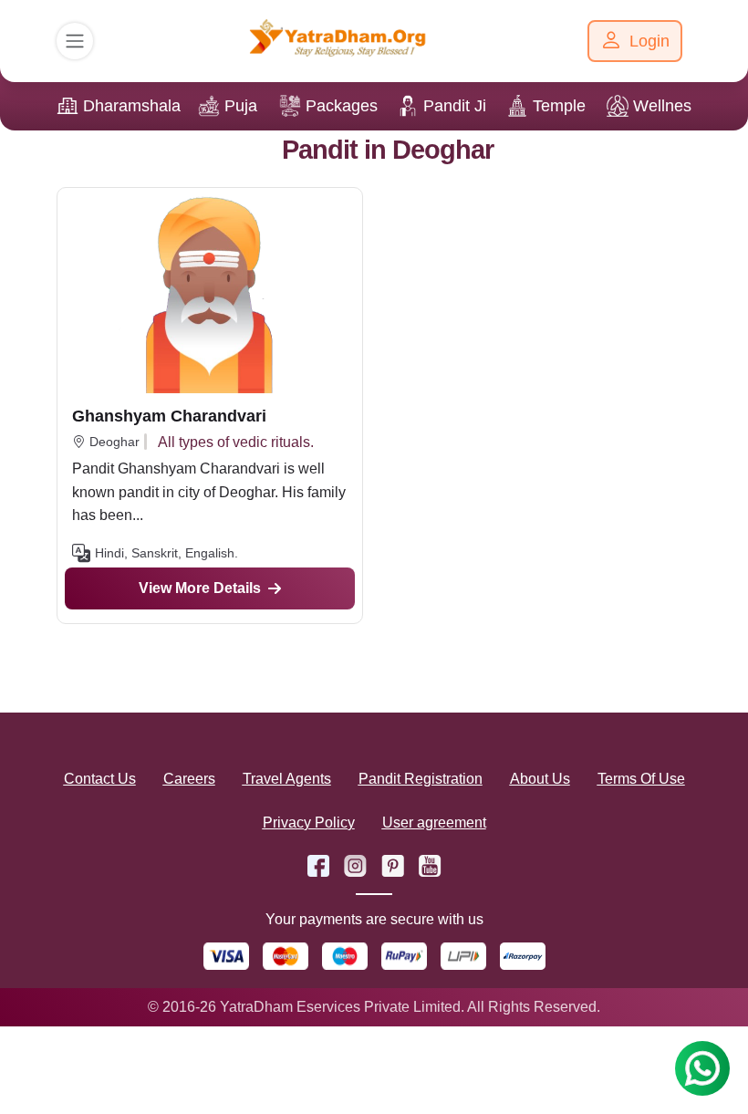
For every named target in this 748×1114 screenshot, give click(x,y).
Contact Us (100, 778)
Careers (189, 778)
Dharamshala (132, 106)
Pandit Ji (454, 106)
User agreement (434, 822)
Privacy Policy (309, 822)
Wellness (666, 106)
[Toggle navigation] (75, 41)
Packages (342, 106)
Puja (240, 106)
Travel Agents (287, 778)
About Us (540, 778)
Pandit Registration (420, 778)
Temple (559, 106)
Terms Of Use (641, 778)
